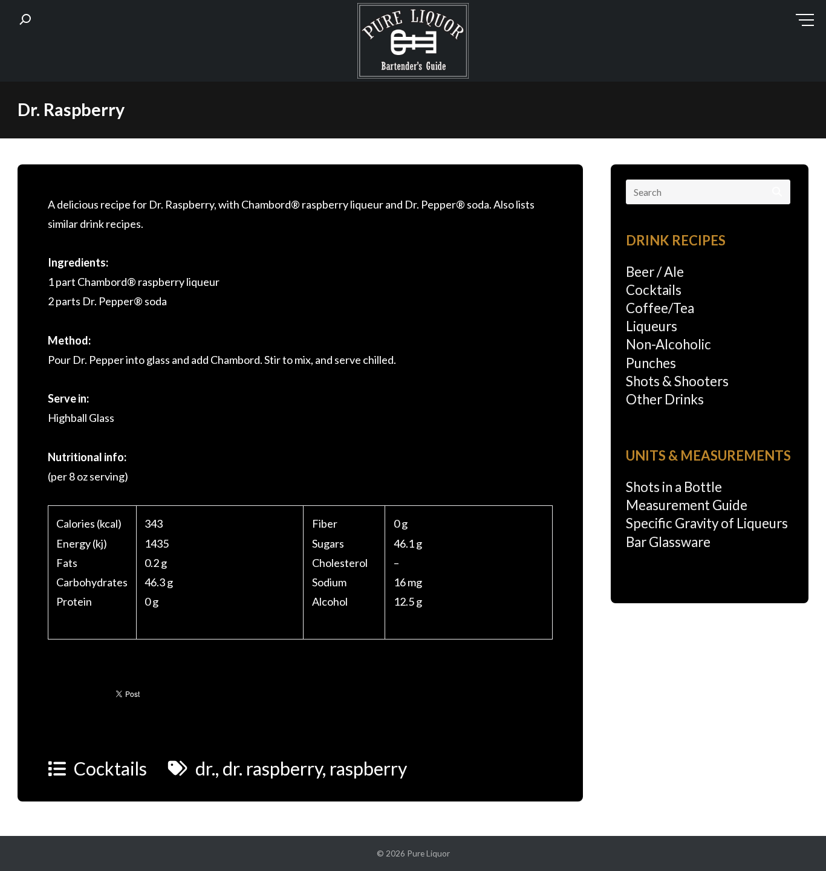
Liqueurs (651, 326)
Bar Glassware (668, 542)
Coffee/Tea (660, 308)
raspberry (368, 768)
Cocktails (110, 768)
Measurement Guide (686, 505)
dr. (205, 768)
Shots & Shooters (677, 381)
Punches (651, 363)
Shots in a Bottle (674, 487)
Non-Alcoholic (668, 344)
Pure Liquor (428, 853)
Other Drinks (665, 399)
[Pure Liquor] (413, 43)
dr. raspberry (272, 768)
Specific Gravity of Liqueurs (707, 523)
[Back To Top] (792, 838)
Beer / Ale (655, 272)
